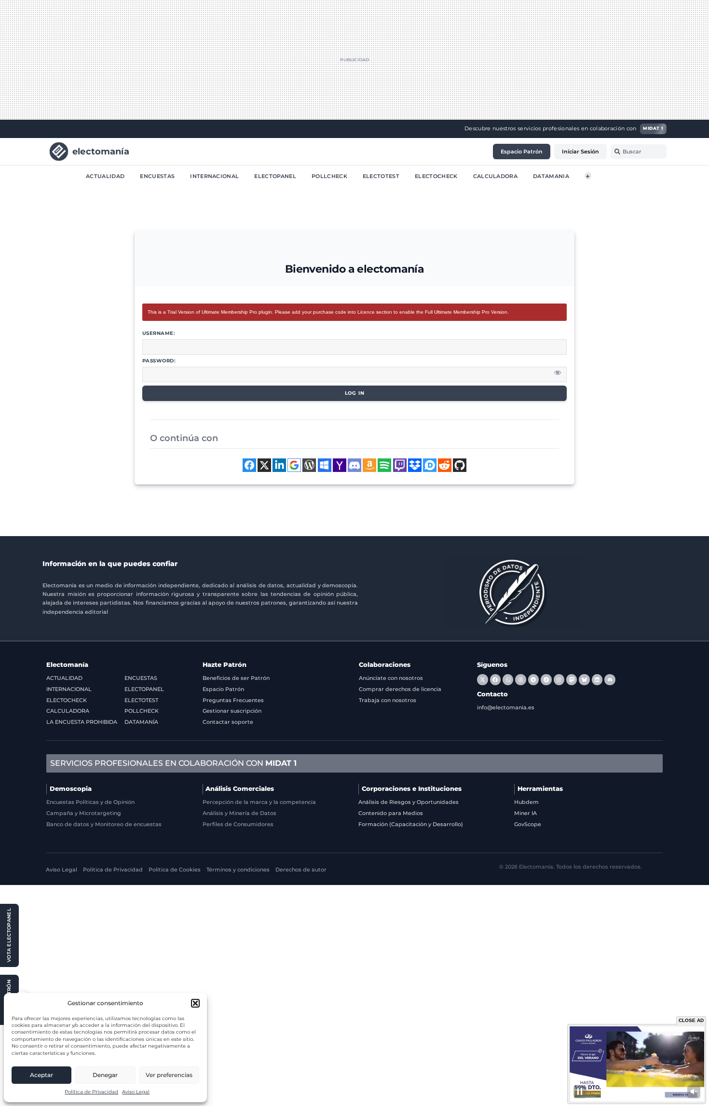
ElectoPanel (275, 175)
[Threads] (520, 679)
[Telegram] (533, 679)
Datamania (551, 175)
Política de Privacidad (91, 1091)
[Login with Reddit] (444, 465)
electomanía (100, 151)
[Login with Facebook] (249, 465)
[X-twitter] (482, 679)
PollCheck (329, 175)
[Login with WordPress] (309, 465)
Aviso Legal (136, 1091)
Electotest (381, 175)
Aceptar (41, 1074)
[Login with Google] (294, 465)
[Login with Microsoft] (324, 465)
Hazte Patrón (224, 664)
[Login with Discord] (354, 465)
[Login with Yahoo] (339, 465)
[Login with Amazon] (369, 465)
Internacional (214, 175)
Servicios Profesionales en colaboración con (173, 763)
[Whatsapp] (508, 679)
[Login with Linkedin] (279, 465)
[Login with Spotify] (384, 465)
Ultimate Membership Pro (229, 312)
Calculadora (495, 175)
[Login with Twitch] (400, 465)
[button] (195, 1003)
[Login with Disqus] (429, 465)
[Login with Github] (459, 465)
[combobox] (639, 151)
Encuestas (157, 175)
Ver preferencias (169, 1074)
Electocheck (436, 175)
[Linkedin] (597, 679)
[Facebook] (495, 679)
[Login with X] (264, 465)
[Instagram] (559, 679)
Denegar (105, 1074)
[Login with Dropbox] (415, 465)
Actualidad (105, 175)
